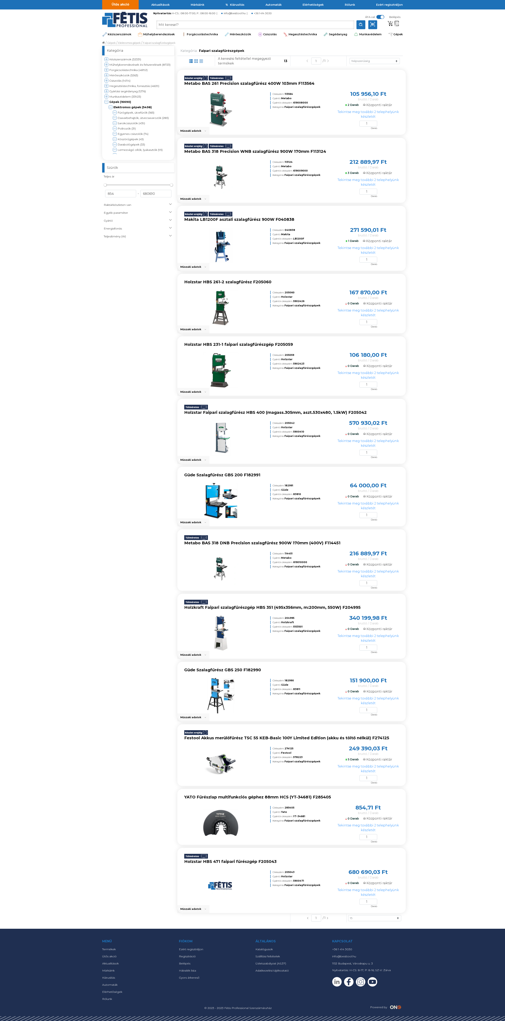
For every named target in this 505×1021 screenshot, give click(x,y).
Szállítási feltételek (267, 956)
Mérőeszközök (240, 34)
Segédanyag (338, 34)
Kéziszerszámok (119, 34)
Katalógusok (264, 949)
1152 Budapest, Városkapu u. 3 (352, 963)
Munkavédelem (370, 34)
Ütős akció (120, 4)
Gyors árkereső (189, 977)
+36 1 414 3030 (263, 13)
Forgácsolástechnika (202, 34)
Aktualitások (160, 5)
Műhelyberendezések (159, 34)
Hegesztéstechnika (303, 34)
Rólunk (350, 5)
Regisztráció (187, 956)
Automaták (274, 5)
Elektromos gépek (129, 42)
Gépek (398, 34)
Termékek (109, 949)
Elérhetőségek (313, 5)
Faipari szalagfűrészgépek (159, 42)
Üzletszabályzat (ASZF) (270, 963)
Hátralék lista (187, 970)
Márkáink (197, 5)
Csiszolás (270, 34)
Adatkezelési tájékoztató (272, 970)
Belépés (184, 963)
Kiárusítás (237, 5)
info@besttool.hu (235, 13)
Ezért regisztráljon (389, 5)
